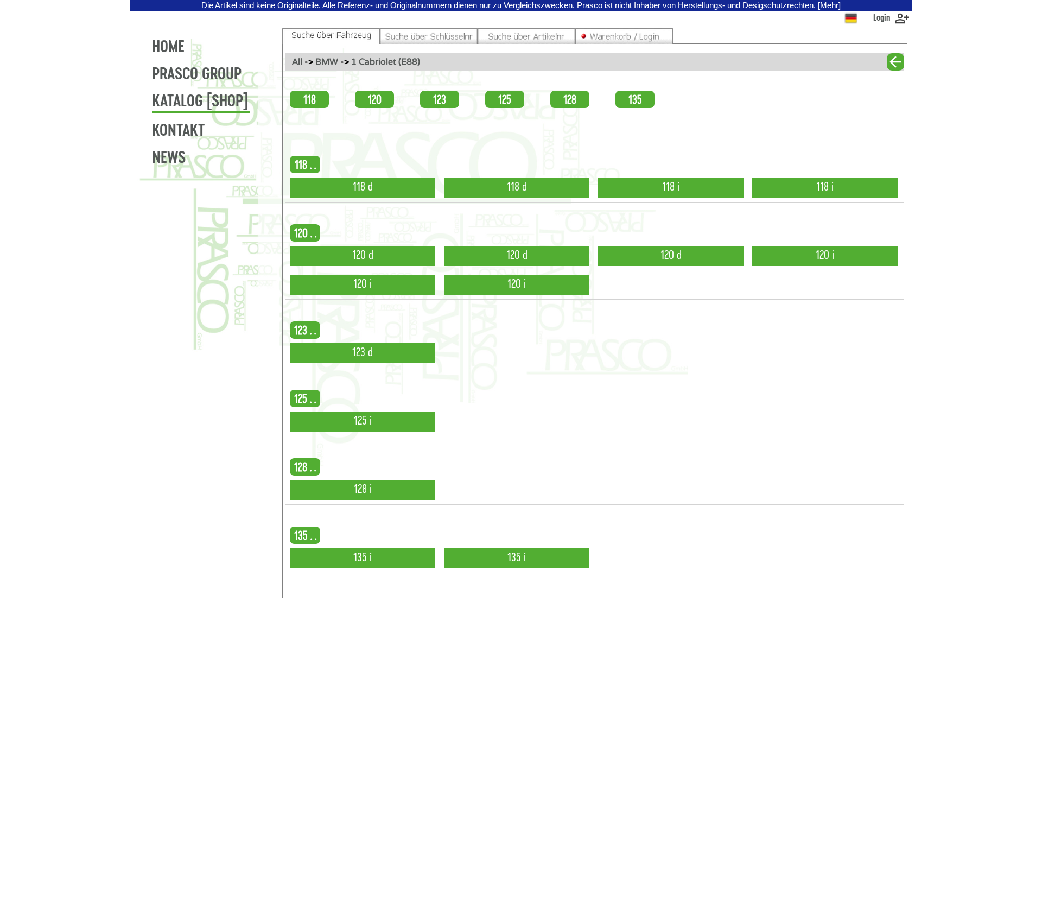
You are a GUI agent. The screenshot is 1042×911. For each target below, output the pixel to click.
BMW (327, 61)
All (297, 61)
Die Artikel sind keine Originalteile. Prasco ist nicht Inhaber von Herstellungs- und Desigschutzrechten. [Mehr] (521, 5)
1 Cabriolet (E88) (385, 61)
